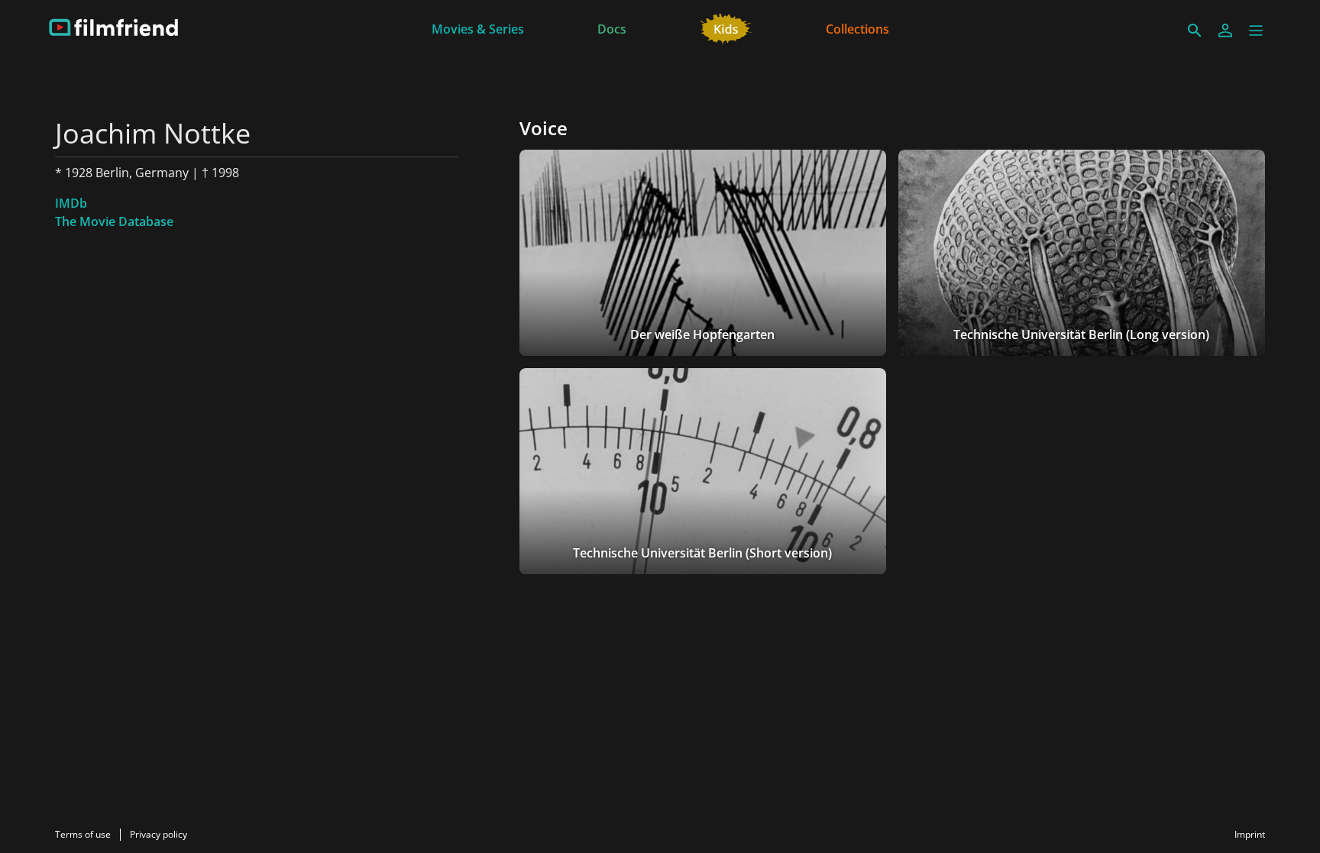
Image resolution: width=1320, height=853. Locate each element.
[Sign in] (1225, 30)
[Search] (1194, 30)
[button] (1256, 30)
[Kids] (726, 27)
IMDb (71, 203)
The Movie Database (114, 221)
